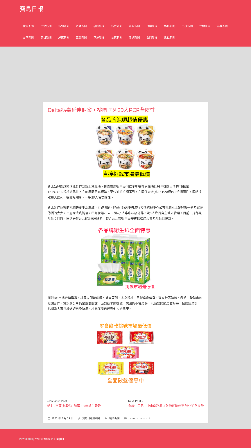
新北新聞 (63, 26)
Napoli (60, 438)
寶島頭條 (28, 26)
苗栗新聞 (134, 26)
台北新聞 (46, 26)
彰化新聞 (169, 26)
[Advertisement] (125, 74)
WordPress (42, 438)
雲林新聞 (204, 26)
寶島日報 (31, 9)
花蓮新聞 (99, 37)
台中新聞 (151, 26)
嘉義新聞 (222, 26)
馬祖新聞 (169, 37)
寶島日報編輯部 (91, 418)
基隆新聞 (81, 26)
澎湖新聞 (134, 37)
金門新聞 (151, 37)
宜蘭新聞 (81, 37)
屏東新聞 (63, 37)
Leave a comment (139, 418)
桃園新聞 (99, 26)
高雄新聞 (46, 37)
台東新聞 (116, 37)
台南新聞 (28, 37)
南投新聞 (187, 26)
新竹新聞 (116, 26)
